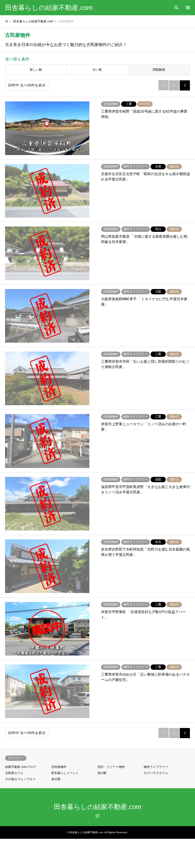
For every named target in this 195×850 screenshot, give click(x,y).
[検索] (176, 7)
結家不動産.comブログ (20, 767)
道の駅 (102, 773)
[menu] (187, 7)
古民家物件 (59, 767)
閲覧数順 (159, 69)
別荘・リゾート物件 (111, 767)
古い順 (97, 69)
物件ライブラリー (156, 767)
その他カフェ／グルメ (20, 779)
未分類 (55, 779)
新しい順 (36, 69)
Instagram (97, 815)
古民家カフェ (14, 773)
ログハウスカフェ (156, 773)
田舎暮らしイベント (65, 773)
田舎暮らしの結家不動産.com (97, 807)
